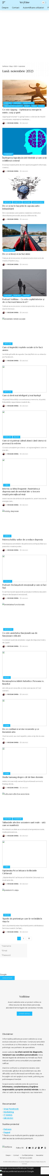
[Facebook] (26, 1147)
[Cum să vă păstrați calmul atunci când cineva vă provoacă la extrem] (24, 424)
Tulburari (8, 154)
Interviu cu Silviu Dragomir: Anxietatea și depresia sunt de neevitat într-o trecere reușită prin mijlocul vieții (21, 491)
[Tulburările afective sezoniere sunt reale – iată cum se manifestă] (24, 805)
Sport (27, 106)
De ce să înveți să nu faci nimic (16, 254)
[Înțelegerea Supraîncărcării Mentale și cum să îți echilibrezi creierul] (24, 141)
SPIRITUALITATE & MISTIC (13, 106)
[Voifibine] (24, 2)
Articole (8, 202)
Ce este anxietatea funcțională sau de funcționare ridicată (19, 634)
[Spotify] (38, 1147)
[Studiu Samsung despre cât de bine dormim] (24, 760)
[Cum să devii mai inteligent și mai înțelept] (24, 378)
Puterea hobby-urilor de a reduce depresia (22, 539)
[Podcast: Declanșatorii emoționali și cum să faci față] (24, 568)
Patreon (7, 1129)
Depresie (7, 536)
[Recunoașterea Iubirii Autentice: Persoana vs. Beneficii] (24, 664)
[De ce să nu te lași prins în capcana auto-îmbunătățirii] (24, 189)
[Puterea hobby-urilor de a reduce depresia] (24, 523)
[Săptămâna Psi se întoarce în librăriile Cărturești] (24, 854)
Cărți (7, 485)
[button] (4, 2)
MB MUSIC (8, 1118)
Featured (17, 103)
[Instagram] (32, 1147)
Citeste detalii (24, 1013)
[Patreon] (42, 1147)
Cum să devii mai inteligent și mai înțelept (21, 395)
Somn (7, 725)
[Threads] (45, 1147)
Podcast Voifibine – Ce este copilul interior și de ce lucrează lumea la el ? (23, 300)
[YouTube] (29, 1147)
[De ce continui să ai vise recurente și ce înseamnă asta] (24, 712)
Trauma (26, 295)
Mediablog (9, 1112)
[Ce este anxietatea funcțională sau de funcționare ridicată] (24, 616)
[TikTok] (35, 1147)
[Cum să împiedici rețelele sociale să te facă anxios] (24, 330)
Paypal (7, 1132)
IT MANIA (8, 1115)
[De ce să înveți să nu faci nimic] (24, 237)
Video (34, 106)
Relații (16, 437)
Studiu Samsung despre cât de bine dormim (22, 777)
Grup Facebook (11, 1109)
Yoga (41, 106)
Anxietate (8, 629)
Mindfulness (28, 103)
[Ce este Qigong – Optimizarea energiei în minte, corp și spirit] (24, 93)
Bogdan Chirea (12, 123)
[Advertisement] (24, 36)
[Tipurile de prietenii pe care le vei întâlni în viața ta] (24, 902)
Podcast (17, 295)
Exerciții (8, 103)
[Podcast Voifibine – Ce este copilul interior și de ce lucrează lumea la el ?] (24, 282)
